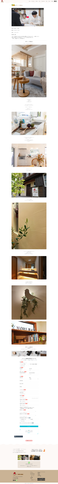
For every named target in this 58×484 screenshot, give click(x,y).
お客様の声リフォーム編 (33, 480)
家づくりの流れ (32, 475)
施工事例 (32, 477)
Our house (33, 1)
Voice (31, 478)
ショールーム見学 (41, 478)
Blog (49, 1)
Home (29, 1)
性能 (31, 476)
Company (52, 1)
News (46, 1)
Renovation (43, 1)
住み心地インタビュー (33, 479)
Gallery (37, 1)
